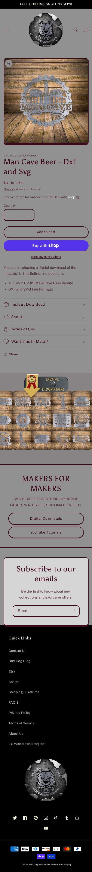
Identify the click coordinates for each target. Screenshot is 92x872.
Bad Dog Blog (20, 661)
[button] (6, 30)
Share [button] (13, 354)
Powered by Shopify (61, 864)
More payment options (46, 256)
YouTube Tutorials (46, 532)
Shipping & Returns (24, 692)
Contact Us (18, 650)
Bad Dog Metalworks (39, 864)
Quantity (10, 205)
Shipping (9, 189)
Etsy (12, 671)
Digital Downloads (46, 518)
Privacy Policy (20, 712)
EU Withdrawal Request (27, 744)
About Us (16, 733)
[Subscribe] (74, 611)
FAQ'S (14, 702)
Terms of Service (22, 723)
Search (14, 682)
